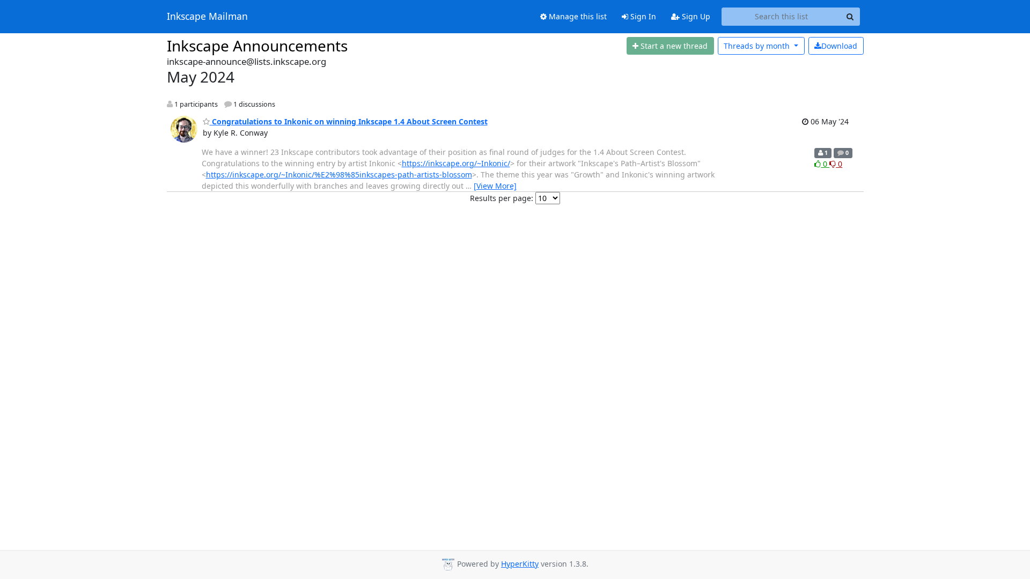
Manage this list (577, 16)
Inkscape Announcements (257, 45)
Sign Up (695, 16)
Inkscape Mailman (207, 16)
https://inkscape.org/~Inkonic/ (456, 163)
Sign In (642, 16)
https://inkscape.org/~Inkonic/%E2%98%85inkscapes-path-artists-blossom (339, 174)
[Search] (850, 17)
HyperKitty (520, 564)
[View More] (495, 186)
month (758, 46)
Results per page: (501, 198)
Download (839, 46)
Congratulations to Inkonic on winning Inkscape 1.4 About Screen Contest (349, 121)
